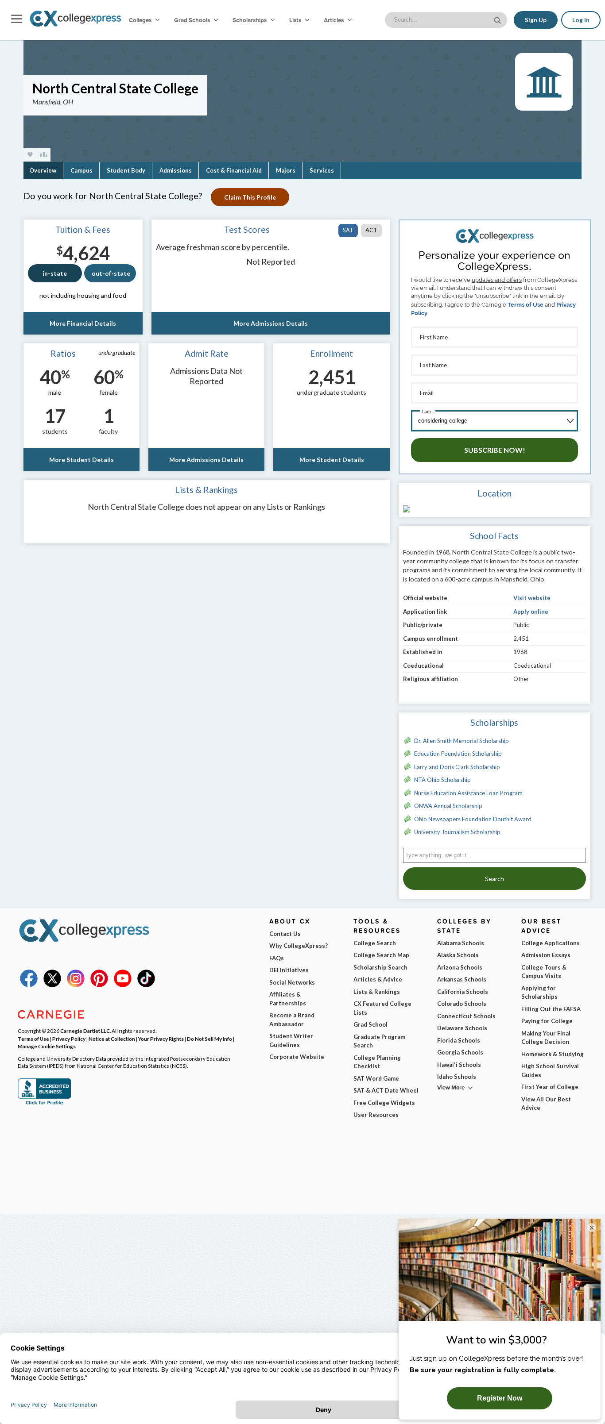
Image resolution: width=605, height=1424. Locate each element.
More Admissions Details (270, 323)
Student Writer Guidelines (291, 1040)
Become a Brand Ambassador (291, 1020)
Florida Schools (458, 1040)
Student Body (126, 170)
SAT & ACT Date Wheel (386, 1090)
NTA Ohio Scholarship (442, 779)
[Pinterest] (99, 985)
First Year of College (549, 1086)
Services (322, 170)
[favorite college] (30, 155)
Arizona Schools (459, 967)
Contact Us (285, 933)
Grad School (370, 1024)
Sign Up (536, 19)
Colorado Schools (461, 1003)
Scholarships (250, 19)
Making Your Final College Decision (545, 1038)
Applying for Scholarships (539, 993)
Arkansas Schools (461, 979)
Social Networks (292, 982)
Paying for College (547, 1020)
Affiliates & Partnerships (287, 999)
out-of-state (111, 273)
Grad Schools (192, 19)
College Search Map (381, 954)
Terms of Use (525, 304)
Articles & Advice (377, 979)
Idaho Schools (456, 1076)
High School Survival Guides (550, 1070)
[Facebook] (29, 985)
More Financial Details (83, 323)
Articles (334, 19)
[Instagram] (76, 985)
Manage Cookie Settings (47, 1046)
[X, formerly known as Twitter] (52, 985)
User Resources (376, 1114)
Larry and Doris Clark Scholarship (457, 766)
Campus (81, 170)
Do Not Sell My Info (209, 1038)
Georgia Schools (460, 1052)
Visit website (532, 597)
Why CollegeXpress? (298, 945)
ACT (371, 230)
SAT (348, 230)
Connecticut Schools (466, 1016)
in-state (55, 273)
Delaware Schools (462, 1027)
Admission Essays (545, 954)
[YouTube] (123, 985)
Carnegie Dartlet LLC (85, 1031)
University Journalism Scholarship (457, 831)
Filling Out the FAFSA (551, 1008)
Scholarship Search (380, 967)
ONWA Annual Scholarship (448, 805)
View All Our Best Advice (546, 1104)
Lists (295, 19)
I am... (428, 411)
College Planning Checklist (377, 1062)
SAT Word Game (376, 1078)
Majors (285, 170)
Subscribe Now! (494, 450)
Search (494, 878)
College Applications (550, 943)
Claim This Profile (250, 197)
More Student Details (81, 459)
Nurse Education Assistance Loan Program (468, 793)
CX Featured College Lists (382, 1008)
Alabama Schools (460, 943)
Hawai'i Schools (459, 1064)
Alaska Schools (458, 954)
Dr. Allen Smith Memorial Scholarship (461, 740)
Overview (42, 170)
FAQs (276, 958)
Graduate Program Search (379, 1041)
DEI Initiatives (289, 970)
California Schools (462, 991)
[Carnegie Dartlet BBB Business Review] (44, 1104)
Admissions (175, 170)
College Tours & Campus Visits (543, 972)
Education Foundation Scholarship (458, 753)
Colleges (140, 19)
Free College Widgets (384, 1102)
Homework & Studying (552, 1054)
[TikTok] (146, 985)
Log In (580, 19)
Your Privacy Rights (161, 1038)
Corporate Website (296, 1056)
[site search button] (498, 19)
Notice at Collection (112, 1038)
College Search (374, 943)
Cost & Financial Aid (234, 170)
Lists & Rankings (376, 991)
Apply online (530, 611)
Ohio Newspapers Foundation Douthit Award (472, 819)
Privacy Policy (68, 1038)
